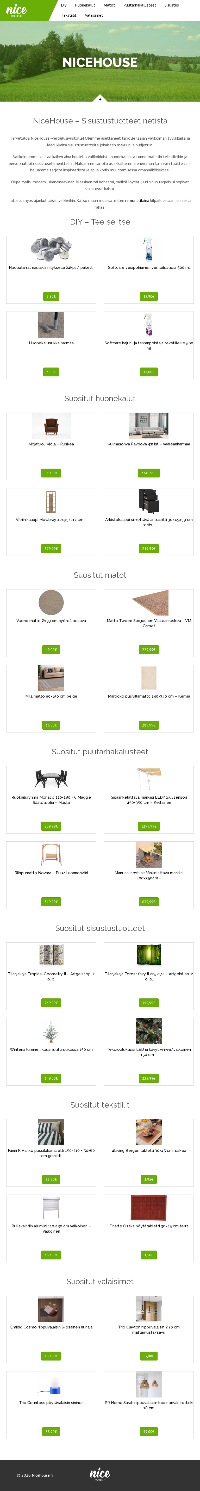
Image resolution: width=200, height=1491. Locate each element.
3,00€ (51, 372)
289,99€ (148, 725)
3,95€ (148, 1179)
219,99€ (148, 548)
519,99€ (51, 473)
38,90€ (51, 1431)
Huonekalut (85, 5)
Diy (63, 5)
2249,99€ (149, 473)
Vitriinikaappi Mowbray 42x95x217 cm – (51, 519)
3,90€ (51, 296)
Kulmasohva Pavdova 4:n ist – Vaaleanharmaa (149, 444)
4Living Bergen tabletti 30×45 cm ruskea (149, 1150)
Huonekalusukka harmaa (51, 343)
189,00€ (51, 1356)
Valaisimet (94, 15)
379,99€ (51, 548)
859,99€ (51, 826)
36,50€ (51, 725)
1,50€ (148, 1255)
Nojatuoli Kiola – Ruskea (51, 444)
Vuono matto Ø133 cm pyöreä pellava (51, 620)
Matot (109, 5)
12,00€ (148, 372)
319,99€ (51, 901)
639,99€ (148, 901)
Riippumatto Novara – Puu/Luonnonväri (51, 873)
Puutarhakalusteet (139, 5)
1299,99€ (149, 826)
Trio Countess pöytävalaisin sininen (51, 1402)
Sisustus (172, 5)
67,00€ (148, 1356)
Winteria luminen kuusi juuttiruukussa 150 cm (51, 1049)
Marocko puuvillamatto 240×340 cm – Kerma (149, 696)
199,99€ (148, 1003)
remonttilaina (137, 200)
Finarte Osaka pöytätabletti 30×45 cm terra (149, 1226)
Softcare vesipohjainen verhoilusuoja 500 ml (149, 267)
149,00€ (51, 1078)
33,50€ (51, 1179)
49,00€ (51, 649)
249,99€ (51, 1003)
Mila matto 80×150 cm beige (51, 696)
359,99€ (51, 1255)
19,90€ (148, 296)
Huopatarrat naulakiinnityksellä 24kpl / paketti (51, 267)
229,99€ (148, 649)
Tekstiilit (69, 15)
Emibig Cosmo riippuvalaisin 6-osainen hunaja (51, 1327)
